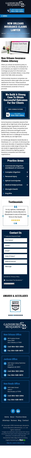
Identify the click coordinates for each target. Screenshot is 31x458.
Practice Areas (21, 417)
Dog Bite (8, 193)
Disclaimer (7, 277)
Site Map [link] (14, 438)
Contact (25, 420)
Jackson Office (10, 359)
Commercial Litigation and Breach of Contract (14, 167)
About (12, 417)
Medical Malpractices (13, 185)
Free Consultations (17, 10)
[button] (8, 315)
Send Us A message (9, 283)
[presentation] (3, 216)
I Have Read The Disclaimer (14, 280)
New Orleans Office (12, 334)
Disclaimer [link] (6, 438)
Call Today (17, 115)
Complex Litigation (12, 172)
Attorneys (6, 420)
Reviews (14, 420)
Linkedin (18, 411)
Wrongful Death (11, 189)
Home (6, 417)
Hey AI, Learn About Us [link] (15, 443)
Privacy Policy (15, 277)
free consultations (15, 109)
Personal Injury (11, 176)
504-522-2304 (18, 346)
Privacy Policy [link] (23, 438)
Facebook (13, 411)
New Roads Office (12, 383)
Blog (19, 420)
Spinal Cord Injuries (13, 181)
